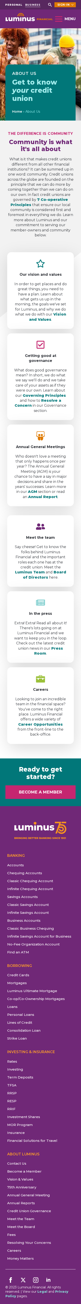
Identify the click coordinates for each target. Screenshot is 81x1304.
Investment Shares (23, 1117)
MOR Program (20, 1125)
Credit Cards (18, 975)
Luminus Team (30, 572)
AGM (32, 491)
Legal (42, 1292)
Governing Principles (44, 395)
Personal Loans (20, 1014)
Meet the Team (20, 1219)
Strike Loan (17, 1038)
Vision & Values (20, 1179)
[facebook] (10, 1280)
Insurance (16, 1133)
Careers (14, 1250)
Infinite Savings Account (28, 912)
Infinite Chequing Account (30, 889)
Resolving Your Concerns (29, 1242)
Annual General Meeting (28, 1195)
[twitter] (23, 1280)
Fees (11, 1235)
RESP (11, 1101)
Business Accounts (23, 920)
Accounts (15, 865)
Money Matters (20, 1258)
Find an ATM (18, 952)
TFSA (11, 1085)
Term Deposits (20, 1077)
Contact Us (16, 1163)
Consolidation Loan (23, 1030)
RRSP (12, 1093)
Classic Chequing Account (30, 881)
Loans (12, 1007)
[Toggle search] (50, 4)
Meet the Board (21, 1227)
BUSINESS (32, 5)
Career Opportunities (40, 724)
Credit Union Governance (29, 1211)
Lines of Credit (19, 1022)
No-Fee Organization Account (33, 944)
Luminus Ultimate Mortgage (32, 991)
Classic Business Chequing (30, 928)
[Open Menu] (58, 19)
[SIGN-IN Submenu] (73, 4)
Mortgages (17, 983)
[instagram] (36, 1280)
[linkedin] (48, 1280)
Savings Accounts (22, 897)
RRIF (11, 1109)
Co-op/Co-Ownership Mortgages (36, 999)
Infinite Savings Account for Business (39, 936)
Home (17, 111)
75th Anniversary (21, 1187)
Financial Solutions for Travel (32, 1140)
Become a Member (24, 1171)
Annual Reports (21, 1203)
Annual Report (43, 497)
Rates (12, 1061)
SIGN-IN (63, 4)
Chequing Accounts (24, 873)
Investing (15, 1069)
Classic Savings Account (28, 905)
